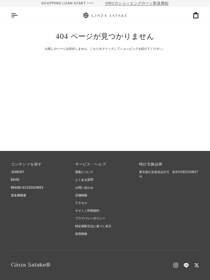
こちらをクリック (102, 48)
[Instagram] (175, 265)
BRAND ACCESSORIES (27, 187)
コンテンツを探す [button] (26, 164)
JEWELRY (17, 172)
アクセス (81, 203)
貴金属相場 (18, 195)
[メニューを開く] (19, 15)
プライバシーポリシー (90, 218)
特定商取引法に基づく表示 (93, 226)
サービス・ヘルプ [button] (90, 164)
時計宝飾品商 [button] (152, 164)
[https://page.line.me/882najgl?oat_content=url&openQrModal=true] (186, 265)
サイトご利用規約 (87, 210)
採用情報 (81, 234)
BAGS (15, 179)
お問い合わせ (84, 187)
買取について (84, 172)
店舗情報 (81, 195)
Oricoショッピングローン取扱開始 (137, 3)
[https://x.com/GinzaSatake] (196, 265)
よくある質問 (84, 179)
